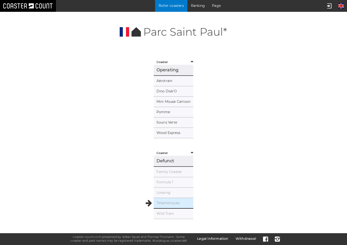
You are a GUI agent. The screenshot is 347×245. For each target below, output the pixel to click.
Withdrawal (246, 238)
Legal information (212, 238)
